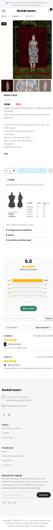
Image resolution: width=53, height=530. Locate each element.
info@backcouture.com (17, 406)
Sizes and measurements (13, 456)
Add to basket (32, 171)
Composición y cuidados (20, 230)
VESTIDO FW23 (14, 344)
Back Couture (14, 365)
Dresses (15, 16)
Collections (7, 460)
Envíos (11, 235)
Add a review (28, 308)
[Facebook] (4, 413)
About (4, 451)
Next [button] (47, 49)
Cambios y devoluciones (19, 240)
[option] (32, 49)
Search (49, 318)
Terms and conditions (12, 428)
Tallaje (11, 179)
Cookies (5, 433)
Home (3, 16)
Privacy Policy (8, 437)
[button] (28, 179)
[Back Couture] (5, 365)
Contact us (7, 465)
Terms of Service (32, 526)
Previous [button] (7, 49)
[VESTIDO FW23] (5, 344)
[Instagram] (9, 413)
